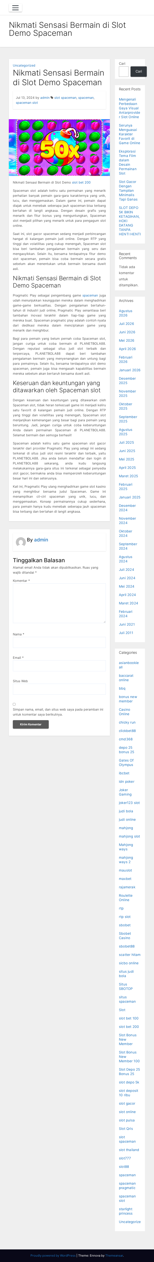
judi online (127, 820)
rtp (121, 908)
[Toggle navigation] (15, 8)
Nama (18, 634)
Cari (122, 64)
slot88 (124, 1167)
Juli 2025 (126, 442)
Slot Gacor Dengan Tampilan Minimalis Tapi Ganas (128, 190)
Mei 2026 (127, 340)
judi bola (126, 811)
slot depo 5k (129, 1082)
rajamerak (127, 887)
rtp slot (125, 917)
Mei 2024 (127, 586)
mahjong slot (129, 836)
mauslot (125, 870)
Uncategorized (24, 65)
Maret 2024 (128, 603)
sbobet (125, 925)
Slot (122, 1010)
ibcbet (124, 773)
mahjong (126, 828)
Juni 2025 (127, 451)
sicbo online (129, 963)
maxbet (125, 879)
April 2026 (127, 349)
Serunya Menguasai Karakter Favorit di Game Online (129, 134)
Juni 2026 (127, 332)
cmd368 (126, 739)
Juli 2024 (126, 570)
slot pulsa (127, 1120)
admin (45, 98)
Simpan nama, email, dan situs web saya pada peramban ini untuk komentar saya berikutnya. (58, 711)
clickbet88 (127, 731)
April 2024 (127, 595)
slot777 (125, 1158)
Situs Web (20, 681)
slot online (127, 1112)
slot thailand (129, 1150)
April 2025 (127, 468)
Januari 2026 (130, 370)
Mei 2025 (126, 459)
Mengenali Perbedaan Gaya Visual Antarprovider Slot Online (129, 108)
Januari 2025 (129, 497)
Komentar (21, 581)
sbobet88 (127, 946)
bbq (122, 688)
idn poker (126, 782)
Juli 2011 (126, 633)
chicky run (127, 722)
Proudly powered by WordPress (53, 1255)
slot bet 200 (81, 182)
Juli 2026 (126, 324)
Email (18, 658)
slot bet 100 (129, 1018)
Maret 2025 (128, 476)
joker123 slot (129, 803)
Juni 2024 (127, 578)
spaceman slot (27, 103)
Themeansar (114, 1255)
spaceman (86, 98)
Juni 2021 (127, 624)
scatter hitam (130, 955)
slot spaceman (65, 98)
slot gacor (127, 1103)
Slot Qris (126, 1129)
